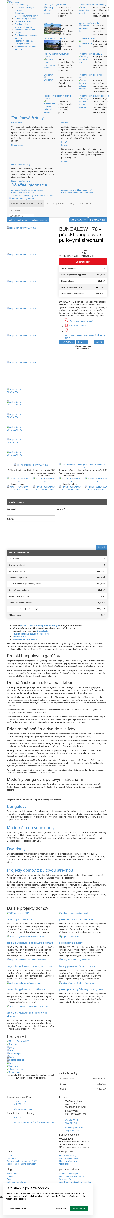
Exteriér (64, 145)
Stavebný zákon (66, 1179)
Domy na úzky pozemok (25, 18)
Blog (72, 203)
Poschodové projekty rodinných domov (24, 42)
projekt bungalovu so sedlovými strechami (30, 942)
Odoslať (101, 547)
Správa (61, 508)
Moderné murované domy (26, 15)
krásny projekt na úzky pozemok (77, 966)
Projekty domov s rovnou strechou (94, 95)
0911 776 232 (19, 1104)
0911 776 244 (19, 1117)
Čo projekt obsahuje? (68, 1173)
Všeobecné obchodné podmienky (21, 1163)
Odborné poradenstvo (68, 1158)
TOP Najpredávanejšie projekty (92, 4)
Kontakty (15, 210)
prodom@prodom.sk (74, 1127)
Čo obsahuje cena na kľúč (22, 192)
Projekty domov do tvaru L (26, 29)
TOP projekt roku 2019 (19, 919)
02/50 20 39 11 (71, 1120)
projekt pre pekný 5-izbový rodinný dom (81, 989)
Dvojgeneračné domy (24, 21)
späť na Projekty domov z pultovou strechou (28, 219)
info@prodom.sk (72, 1130)
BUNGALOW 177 (78, 219)
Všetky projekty (21, 4)
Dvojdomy (19, 32)
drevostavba (43, 631)
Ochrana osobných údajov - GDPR (22, 1161)
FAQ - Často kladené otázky (71, 1176)
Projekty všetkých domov (55, 4)
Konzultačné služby (67, 1155)
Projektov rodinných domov (26, 203)
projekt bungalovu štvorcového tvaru (27, 989)
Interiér (64, 122)
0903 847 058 (71, 1122)
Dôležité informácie (29, 184)
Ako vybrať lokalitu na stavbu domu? (27, 189)
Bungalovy (19, 13)
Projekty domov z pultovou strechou (40, 870)
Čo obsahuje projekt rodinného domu (77, 192)
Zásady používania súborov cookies (75, 1181)
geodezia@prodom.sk (22, 1122)
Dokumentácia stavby (20, 164)
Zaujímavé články (27, 117)
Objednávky (12, 1158)
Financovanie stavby (68, 1161)
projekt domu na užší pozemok (76, 919)
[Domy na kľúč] (18, 1040)
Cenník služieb (86, 203)
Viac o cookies (19, 1198)
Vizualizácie (64, 1163)
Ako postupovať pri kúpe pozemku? (76, 189)
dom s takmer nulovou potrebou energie (39, 625)
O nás (9, 1155)
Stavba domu (17, 122)
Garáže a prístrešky (56, 203)
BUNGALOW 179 (97, 219)
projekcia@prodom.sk (22, 1108)
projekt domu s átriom (71, 942)
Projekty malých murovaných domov (23, 25)
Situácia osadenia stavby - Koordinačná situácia (32, 195)
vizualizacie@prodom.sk (43, 1122)
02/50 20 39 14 (19, 1101)
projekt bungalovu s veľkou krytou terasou (30, 966)
